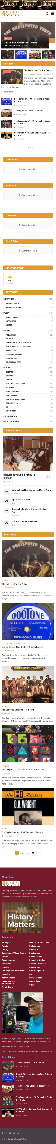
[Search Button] (47, 14)
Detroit (9, 376)
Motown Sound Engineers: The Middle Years (31, 490)
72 (33, 853)
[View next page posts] (30, 148)
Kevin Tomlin (10, 45)
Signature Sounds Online (17, 1139)
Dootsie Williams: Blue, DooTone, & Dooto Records (22, 647)
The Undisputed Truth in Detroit (20, 42)
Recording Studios (14, 307)
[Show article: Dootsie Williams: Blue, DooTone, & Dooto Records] (21, 54)
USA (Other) (11, 411)
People (6, 330)
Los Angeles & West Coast (17, 384)
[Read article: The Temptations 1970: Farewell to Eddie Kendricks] (6, 124)
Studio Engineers (13, 362)
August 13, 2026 (43, 74)
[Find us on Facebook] (2, 1132)
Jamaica (9, 380)
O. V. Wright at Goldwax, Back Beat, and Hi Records (22, 832)
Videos (9, 325)
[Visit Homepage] (11, 13)
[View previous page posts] (26, 148)
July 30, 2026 (19, 127)
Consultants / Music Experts (18, 343)
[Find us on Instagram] (6, 1132)
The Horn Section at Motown (24, 521)
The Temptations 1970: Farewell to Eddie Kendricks (23, 769)
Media (6, 313)
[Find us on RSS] (18, 1132)
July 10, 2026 (19, 139)
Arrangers (11, 335)
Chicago (9, 372)
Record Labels (12, 303)
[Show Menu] (52, 14)
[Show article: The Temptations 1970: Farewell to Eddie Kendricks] (48, 54)
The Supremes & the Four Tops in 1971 (31, 110)
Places (6, 368)
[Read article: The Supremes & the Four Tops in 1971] (6, 113)
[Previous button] (52, 45)
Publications (10, 416)
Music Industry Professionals (19, 347)
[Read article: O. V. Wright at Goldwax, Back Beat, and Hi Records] (6, 135)
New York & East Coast (16, 399)
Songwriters (11, 358)
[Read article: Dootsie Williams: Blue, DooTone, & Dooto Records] (6, 101)
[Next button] (52, 40)
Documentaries (12, 317)
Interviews (11, 321)
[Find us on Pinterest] (10, 1132)
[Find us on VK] (14, 1132)
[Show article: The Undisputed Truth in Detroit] (7, 54)
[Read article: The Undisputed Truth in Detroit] (12, 76)
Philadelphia (12, 403)
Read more (9, 91)
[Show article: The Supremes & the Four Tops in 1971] (35, 54)
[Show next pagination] (38, 853)
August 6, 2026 (20, 105)
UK (7, 407)
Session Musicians (14, 354)
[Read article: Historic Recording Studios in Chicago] (28, 453)
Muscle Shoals (12, 391)
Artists (8, 38)
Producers (11, 350)
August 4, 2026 (20, 114)
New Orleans (11, 395)
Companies (8, 299)
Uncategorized (11, 421)
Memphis (10, 388)
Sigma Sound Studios (21, 499)
